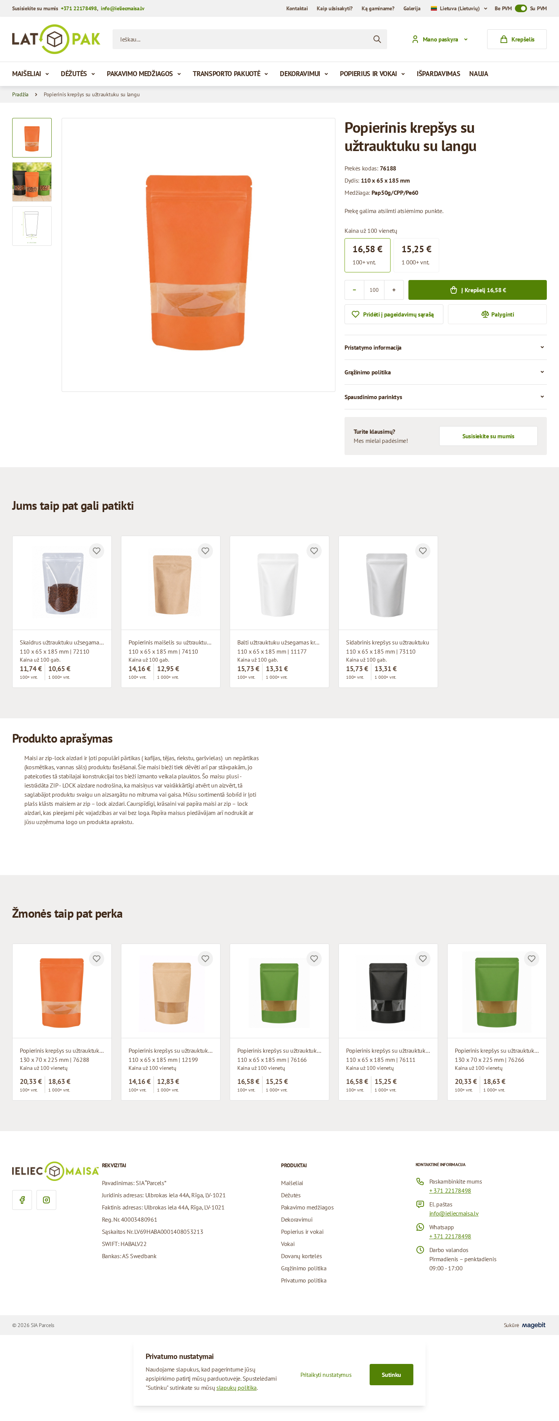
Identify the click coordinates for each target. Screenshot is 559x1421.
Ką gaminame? (378, 8)
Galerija (412, 8)
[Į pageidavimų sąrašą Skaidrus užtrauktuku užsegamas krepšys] (97, 551)
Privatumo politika (303, 1280)
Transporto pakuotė (226, 73)
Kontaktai (297, 8)
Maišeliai (26, 73)
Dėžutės (74, 73)
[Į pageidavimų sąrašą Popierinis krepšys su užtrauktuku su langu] (97, 959)
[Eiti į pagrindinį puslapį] (56, 39)
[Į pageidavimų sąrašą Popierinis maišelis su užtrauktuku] (205, 551)
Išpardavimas (438, 73)
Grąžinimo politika (303, 1268)
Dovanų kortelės (301, 1256)
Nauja (478, 73)
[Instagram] (46, 1200)
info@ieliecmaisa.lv (123, 8)
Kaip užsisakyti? (335, 8)
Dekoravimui (300, 73)
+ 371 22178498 (450, 1190)
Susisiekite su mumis (488, 436)
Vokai (287, 1244)
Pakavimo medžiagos (140, 73)
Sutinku (391, 1374)
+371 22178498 (79, 8)
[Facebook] (22, 1200)
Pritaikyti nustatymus (325, 1374)
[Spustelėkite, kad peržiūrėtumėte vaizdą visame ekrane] (198, 255)
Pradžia (20, 94)
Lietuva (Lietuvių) (460, 8)
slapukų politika (236, 1387)
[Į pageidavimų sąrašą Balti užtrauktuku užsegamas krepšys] (314, 551)
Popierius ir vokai (368, 73)
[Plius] (394, 290)
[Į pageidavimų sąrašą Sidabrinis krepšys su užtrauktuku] (423, 551)
